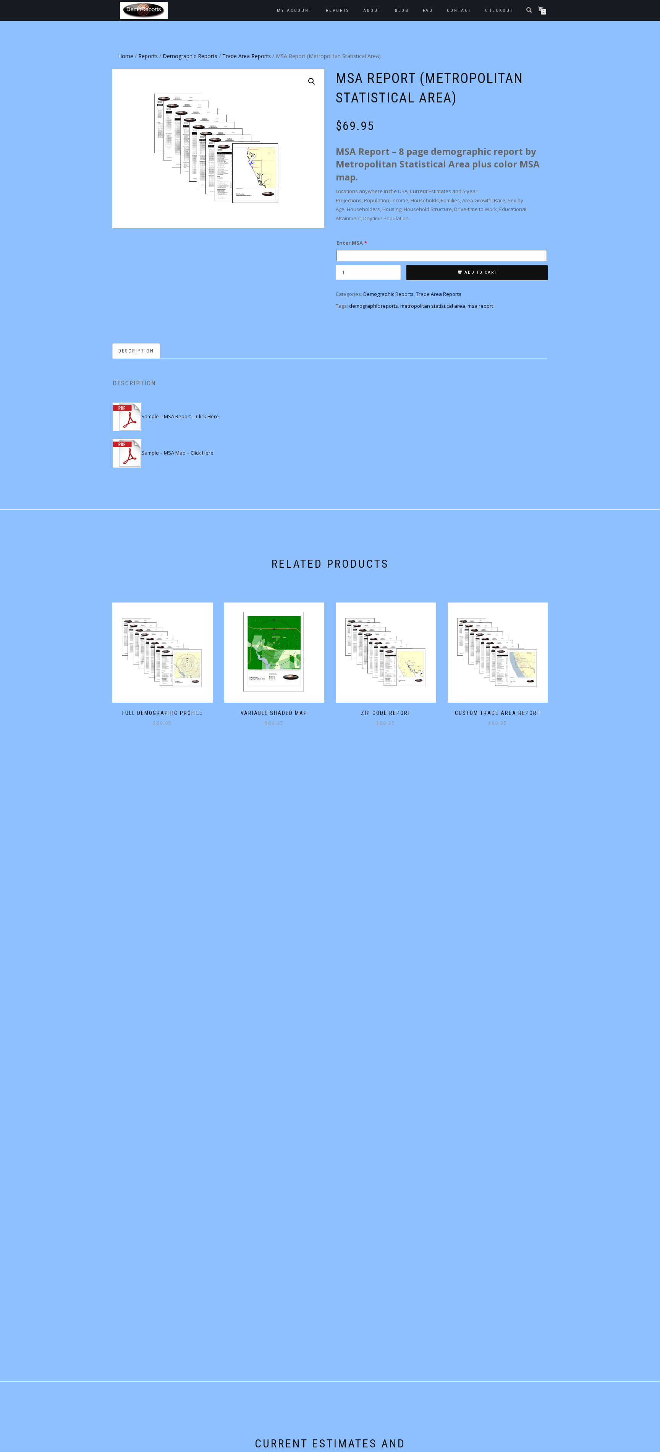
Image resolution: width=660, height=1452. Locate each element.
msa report (480, 305)
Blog (402, 10)
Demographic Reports (190, 56)
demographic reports (373, 305)
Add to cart (480, 272)
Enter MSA (351, 242)
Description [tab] (136, 351)
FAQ (428, 10)
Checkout (499, 10)
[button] (312, 81)
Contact (459, 10)
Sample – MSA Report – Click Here (180, 416)
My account (294, 10)
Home (125, 56)
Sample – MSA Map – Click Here (177, 452)
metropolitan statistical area (432, 305)
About (372, 10)
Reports (337, 10)
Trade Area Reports (246, 56)
